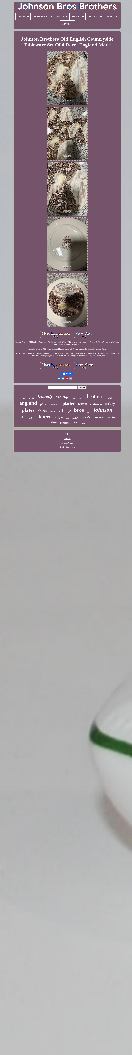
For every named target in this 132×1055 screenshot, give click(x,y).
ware (83, 423)
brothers (95, 396)
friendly (45, 396)
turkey (110, 404)
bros (79, 410)
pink (43, 404)
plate (110, 398)
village (64, 410)
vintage (62, 396)
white (31, 398)
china (42, 411)
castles (98, 417)
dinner (44, 416)
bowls (85, 417)
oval (75, 422)
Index (67, 434)
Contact (67, 438)
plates (28, 410)
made (21, 417)
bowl (67, 418)
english (75, 418)
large (23, 398)
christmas (96, 404)
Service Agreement (67, 447)
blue (53, 422)
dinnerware (54, 404)
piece (52, 411)
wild (74, 398)
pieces (81, 398)
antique (58, 417)
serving (111, 417)
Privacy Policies (67, 443)
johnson (103, 410)
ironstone (64, 422)
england (28, 403)
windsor (30, 418)
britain (82, 404)
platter (69, 403)
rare (88, 412)
